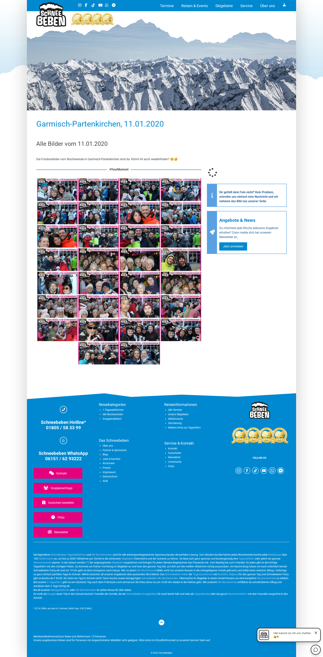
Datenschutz (110, 476)
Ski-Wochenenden (113, 414)
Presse (106, 467)
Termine (167, 6)
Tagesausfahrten (203, 574)
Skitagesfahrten (59, 589)
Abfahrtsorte (175, 418)
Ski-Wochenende (146, 570)
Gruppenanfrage (61, 488)
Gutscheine (174, 452)
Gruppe (51, 593)
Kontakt (61, 473)
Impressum (109, 472)
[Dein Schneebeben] (51, 25)
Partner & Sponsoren (115, 450)
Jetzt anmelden (233, 246)
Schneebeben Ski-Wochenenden (159, 578)
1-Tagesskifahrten (113, 409)
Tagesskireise (202, 593)
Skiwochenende (42, 562)
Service (246, 6)
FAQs (60, 517)
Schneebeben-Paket (176, 574)
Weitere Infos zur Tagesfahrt (184, 427)
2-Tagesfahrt (54, 582)
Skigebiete (224, 6)
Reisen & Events (194, 6)
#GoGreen (109, 463)
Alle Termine (175, 409)
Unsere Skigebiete (178, 414)
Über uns (267, 6)
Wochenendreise (266, 578)
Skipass (233, 574)
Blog (105, 454)
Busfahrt (222, 574)
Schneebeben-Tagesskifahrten (68, 554)
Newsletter (60, 532)
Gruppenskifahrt (112, 418)
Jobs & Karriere (111, 458)
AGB (105, 480)
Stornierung (175, 423)
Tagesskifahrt (246, 558)
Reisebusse (274, 554)
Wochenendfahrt (237, 593)
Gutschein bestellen (60, 502)
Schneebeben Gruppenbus (142, 593)
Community (175, 461)
